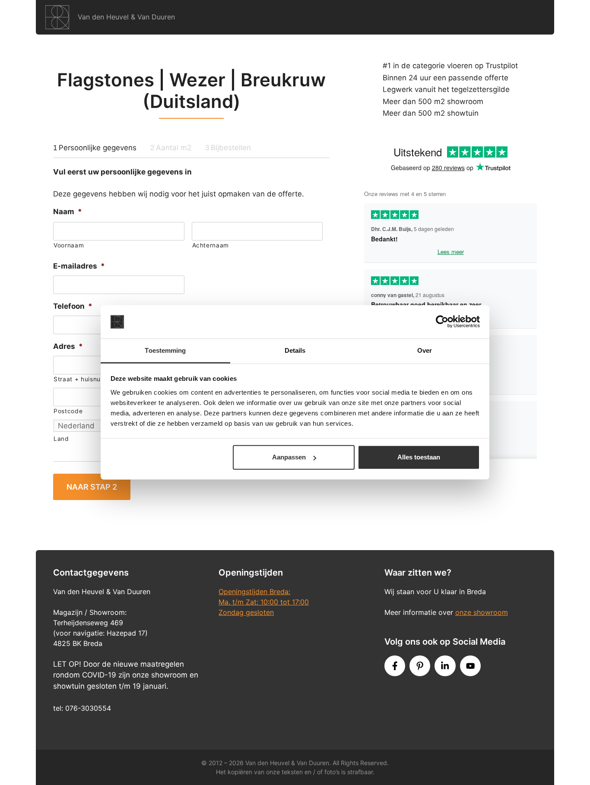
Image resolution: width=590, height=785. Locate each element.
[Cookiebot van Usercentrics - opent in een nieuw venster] (442, 321)
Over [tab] (424, 350)
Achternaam (210, 245)
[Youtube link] (470, 665)
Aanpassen (289, 457)
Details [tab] (295, 350)
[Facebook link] (394, 665)
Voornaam (69, 245)
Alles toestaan (418, 457)
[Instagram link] (445, 665)
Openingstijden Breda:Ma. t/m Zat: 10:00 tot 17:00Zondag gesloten (264, 602)
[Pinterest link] (419, 665)
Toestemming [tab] (165, 350)
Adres (68, 346)
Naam (67, 211)
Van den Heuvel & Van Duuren (126, 17)
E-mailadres (79, 266)
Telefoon (72, 306)
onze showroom (481, 612)
